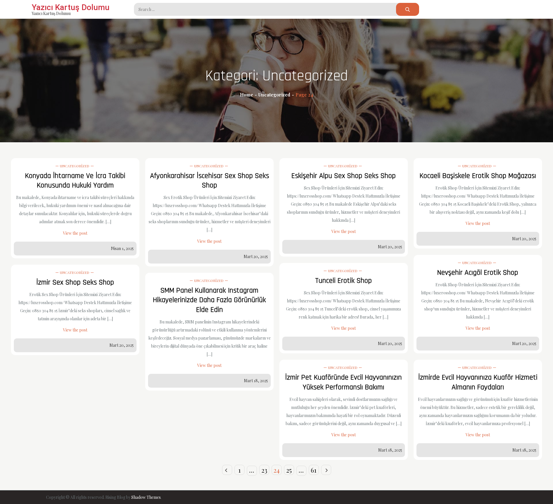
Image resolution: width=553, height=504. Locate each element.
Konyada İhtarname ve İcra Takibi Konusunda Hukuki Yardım (75, 180)
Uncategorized (74, 166)
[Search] (407, 9)
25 (289, 470)
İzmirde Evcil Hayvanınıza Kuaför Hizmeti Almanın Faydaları (477, 382)
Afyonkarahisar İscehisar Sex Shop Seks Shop (209, 180)
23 (264, 470)
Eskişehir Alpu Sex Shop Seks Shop (343, 176)
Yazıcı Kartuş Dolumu (70, 7)
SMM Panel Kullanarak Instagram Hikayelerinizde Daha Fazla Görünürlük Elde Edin (209, 300)
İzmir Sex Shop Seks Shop (75, 282)
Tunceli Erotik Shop (343, 280)
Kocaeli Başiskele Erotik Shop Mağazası (478, 176)
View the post (75, 233)
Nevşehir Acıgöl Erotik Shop (477, 272)
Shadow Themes (146, 497)
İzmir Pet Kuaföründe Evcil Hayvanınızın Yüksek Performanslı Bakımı (343, 382)
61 (314, 470)
